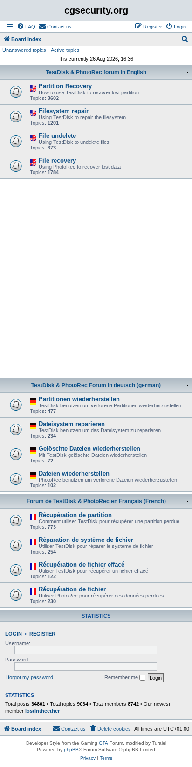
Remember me (121, 677)
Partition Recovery (65, 86)
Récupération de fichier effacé (81, 564)
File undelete (57, 135)
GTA (103, 743)
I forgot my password (29, 677)
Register (42, 634)
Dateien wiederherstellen (74, 473)
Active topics (65, 50)
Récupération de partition (75, 514)
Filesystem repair (64, 110)
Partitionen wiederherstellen (79, 399)
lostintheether (42, 711)
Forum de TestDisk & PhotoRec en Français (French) (96, 501)
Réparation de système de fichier (86, 539)
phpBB (71, 749)
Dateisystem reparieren (72, 423)
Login (13, 634)
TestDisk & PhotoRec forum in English (96, 72)
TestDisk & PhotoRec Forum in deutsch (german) (96, 385)
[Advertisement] (96, 280)
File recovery (57, 160)
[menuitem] (26, 26)
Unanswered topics (24, 50)
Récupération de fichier (72, 589)
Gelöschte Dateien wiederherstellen (89, 448)
